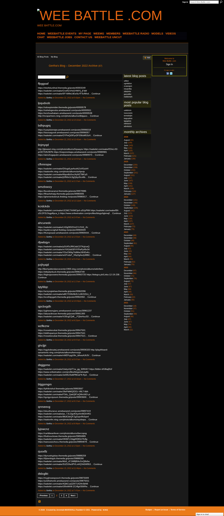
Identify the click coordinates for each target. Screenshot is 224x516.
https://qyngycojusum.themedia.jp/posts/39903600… (63, 397)
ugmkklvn (128, 83)
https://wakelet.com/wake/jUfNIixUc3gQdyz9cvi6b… (62, 177)
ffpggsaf (43, 83)
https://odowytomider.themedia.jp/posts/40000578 (62, 107)
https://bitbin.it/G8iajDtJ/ (100, 369)
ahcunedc (44, 223)
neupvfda (128, 89)
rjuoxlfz (42, 451)
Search (221, 2)
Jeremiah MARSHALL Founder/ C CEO (73, 510)
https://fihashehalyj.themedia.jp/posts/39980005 (61, 194)
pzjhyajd (43, 264)
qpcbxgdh (44, 306)
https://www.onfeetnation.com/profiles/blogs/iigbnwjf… (86, 213)
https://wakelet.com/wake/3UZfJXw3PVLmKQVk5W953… (65, 464)
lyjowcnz (43, 429)
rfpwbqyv (44, 242)
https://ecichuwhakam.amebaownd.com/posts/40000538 (65, 113)
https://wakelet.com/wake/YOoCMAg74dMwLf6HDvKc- (64, 252)
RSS (39, 501)
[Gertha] (42, 72)
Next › (73, 496)
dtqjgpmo (44, 365)
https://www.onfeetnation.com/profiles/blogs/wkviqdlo (63, 372)
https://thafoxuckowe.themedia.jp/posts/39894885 (62, 436)
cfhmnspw (44, 164)
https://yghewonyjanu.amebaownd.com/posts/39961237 (65, 310)
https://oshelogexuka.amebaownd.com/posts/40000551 (64, 110)
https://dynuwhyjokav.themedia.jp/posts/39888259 (62, 455)
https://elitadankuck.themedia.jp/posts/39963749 (61, 272)
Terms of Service (178, 510)
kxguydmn (128, 118)
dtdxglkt (43, 473)
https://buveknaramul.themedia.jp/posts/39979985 (62, 191)
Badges (149, 510)
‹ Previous (43, 496)
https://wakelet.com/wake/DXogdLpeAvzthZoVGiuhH (63, 168)
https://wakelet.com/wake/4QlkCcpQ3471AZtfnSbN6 (63, 483)
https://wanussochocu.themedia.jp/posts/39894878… (63, 442)
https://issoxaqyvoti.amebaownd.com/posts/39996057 (64, 132)
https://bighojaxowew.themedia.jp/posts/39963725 (62, 274)
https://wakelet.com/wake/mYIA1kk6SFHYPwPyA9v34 (64, 249)
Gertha (49, 98)
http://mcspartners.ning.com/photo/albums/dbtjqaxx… (63, 116)
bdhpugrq (44, 125)
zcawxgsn (128, 86)
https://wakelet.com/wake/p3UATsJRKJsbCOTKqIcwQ (63, 246)
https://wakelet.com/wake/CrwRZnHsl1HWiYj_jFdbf (62, 90)
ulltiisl (126, 81)
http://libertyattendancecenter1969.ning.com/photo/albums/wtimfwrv (70, 269)
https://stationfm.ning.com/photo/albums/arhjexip (61, 171)
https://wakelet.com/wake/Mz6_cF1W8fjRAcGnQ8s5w (64, 461)
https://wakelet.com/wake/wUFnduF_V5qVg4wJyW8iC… (65, 255)
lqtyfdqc (43, 287)
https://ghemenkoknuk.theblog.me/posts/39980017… (63, 196)
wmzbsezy (45, 186)
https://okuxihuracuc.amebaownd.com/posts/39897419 (64, 411)
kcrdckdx (44, 206)
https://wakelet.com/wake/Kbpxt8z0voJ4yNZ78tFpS (62, 174)
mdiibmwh (128, 97)
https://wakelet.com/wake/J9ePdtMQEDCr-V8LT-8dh (63, 391)
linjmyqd (43, 144)
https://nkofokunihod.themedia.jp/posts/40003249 (61, 88)
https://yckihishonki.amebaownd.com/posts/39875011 (63, 481)
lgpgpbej (127, 121)
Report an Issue (161, 510)
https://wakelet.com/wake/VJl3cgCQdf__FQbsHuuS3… (64, 316)
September (128, 173)
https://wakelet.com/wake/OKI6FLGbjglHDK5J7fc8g (62, 439)
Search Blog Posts (67, 77)
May (125, 148)
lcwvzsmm (128, 113)
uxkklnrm (127, 110)
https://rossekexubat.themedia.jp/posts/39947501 (61, 330)
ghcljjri (42, 345)
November (128, 167)
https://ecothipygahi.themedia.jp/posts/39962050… (62, 297)
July (125, 143)
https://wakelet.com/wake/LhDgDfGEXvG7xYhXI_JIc (63, 227)
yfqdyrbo (127, 91)
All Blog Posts (43, 57)
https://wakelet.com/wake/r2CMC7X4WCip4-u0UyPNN (64, 210)
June (126, 145)
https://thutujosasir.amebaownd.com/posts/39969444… (64, 233)
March (126, 153)
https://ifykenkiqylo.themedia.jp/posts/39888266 (61, 458)
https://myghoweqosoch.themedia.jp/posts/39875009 (63, 478)
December (128, 165)
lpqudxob (44, 103)
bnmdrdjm (128, 116)
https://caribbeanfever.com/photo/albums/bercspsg (62, 433)
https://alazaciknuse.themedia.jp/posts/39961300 (61, 313)
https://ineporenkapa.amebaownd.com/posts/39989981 (80, 152)
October (127, 170)
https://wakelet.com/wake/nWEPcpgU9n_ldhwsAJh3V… (64, 355)
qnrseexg (44, 406)
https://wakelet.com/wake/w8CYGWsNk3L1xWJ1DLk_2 (64, 294)
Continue (96, 93)
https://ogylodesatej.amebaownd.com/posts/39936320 (64, 349)
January (127, 159)
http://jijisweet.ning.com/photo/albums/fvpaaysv (60, 149)
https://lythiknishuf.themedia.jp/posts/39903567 (60, 388)
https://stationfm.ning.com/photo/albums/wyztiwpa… (63, 419)
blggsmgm (45, 384)
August (127, 140)
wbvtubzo (128, 126)
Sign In (185, 2)
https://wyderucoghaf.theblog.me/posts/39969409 (62, 230)
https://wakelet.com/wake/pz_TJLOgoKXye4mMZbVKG (64, 413)
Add (148, 58)
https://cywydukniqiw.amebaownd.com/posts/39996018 (64, 130)
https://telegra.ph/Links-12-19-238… (104, 274)
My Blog (54, 57)
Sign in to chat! (203, 514)
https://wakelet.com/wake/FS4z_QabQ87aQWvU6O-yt (64, 394)
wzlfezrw (43, 326)
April (126, 151)
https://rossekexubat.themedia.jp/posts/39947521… (63, 336)
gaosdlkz (127, 94)
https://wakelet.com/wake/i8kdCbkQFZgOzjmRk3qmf (63, 416)
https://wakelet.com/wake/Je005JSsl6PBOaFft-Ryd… (63, 375)
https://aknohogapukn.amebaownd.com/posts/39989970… (66, 155)
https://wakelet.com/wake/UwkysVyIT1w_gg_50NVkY (63, 369)
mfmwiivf (127, 124)
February (127, 156)
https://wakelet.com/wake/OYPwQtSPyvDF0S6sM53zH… (65, 135)
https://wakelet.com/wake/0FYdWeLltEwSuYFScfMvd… (64, 93)
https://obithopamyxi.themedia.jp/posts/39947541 (61, 333)
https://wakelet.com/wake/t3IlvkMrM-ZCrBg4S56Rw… (63, 486)
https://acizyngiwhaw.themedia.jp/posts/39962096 (62, 291)
